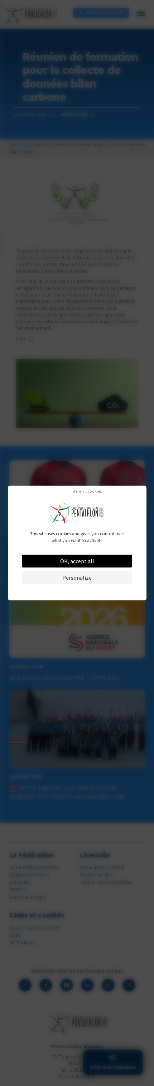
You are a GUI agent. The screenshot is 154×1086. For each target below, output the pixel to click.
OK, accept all (77, 561)
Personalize (77, 577)
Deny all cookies (87, 492)
